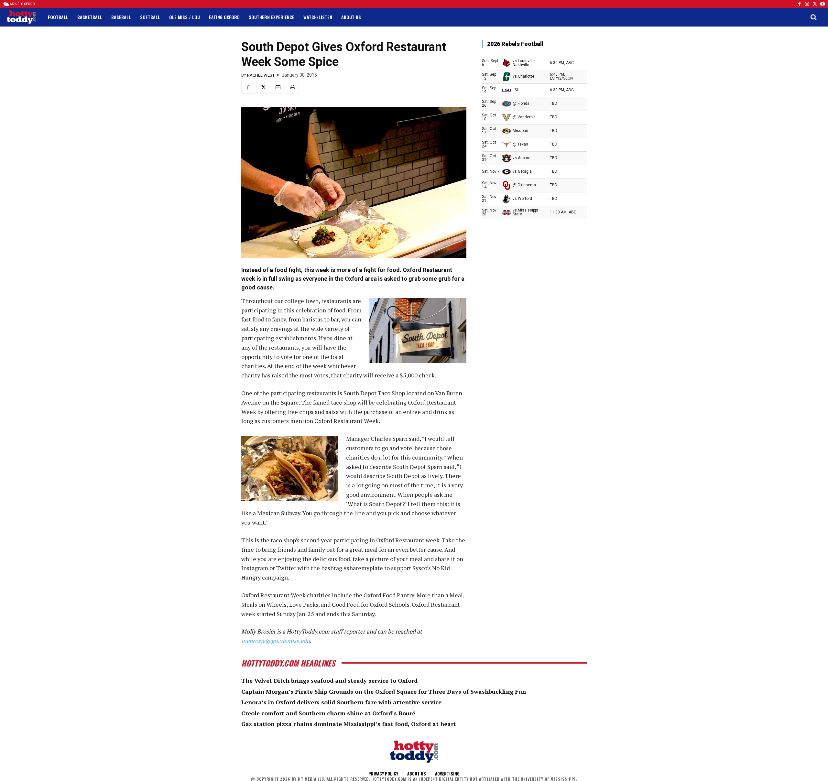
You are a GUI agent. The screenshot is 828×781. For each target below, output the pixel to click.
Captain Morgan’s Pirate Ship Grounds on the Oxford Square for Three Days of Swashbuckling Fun (383, 691)
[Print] (292, 87)
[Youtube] (822, 4)
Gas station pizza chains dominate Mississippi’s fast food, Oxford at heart (348, 724)
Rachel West (261, 75)
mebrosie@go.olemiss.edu (275, 641)
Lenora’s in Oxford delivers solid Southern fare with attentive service (341, 702)
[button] (813, 17)
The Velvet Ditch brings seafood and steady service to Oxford (329, 680)
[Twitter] (814, 4)
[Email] (277, 87)
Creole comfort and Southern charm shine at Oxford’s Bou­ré (328, 713)
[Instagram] (807, 4)
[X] (262, 87)
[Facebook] (799, 4)
